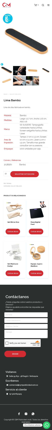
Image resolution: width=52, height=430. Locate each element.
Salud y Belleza (15, 94)
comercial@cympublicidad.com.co (23, 385)
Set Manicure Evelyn (12, 265)
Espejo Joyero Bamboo (36, 265)
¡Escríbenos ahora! (32, 425)
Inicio (5, 94)
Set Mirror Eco (13, 222)
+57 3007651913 (15, 394)
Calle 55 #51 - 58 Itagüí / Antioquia (23, 376)
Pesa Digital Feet (35, 223)
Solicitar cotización (24, 174)
